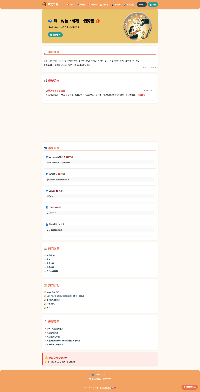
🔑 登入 (142, 5)
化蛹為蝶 (50, 267)
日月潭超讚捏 (52, 333)
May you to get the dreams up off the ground (66, 296)
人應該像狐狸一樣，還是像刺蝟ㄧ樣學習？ (64, 341)
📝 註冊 (153, 5)
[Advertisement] (100, 123)
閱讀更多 (141, 95)
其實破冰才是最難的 (55, 345)
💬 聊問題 (116, 5)
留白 (48, 308)
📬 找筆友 (81, 5)
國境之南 (50, 263)
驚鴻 (48, 259)
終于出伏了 (51, 304)
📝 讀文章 (104, 5)
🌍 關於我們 (129, 5)
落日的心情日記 (53, 300)
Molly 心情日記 (53, 292)
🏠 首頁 (70, 5)
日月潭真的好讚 (53, 337)
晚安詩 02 (51, 255)
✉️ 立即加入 (55, 35)
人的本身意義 (52, 271)
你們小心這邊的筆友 (55, 329)
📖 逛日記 (92, 5)
